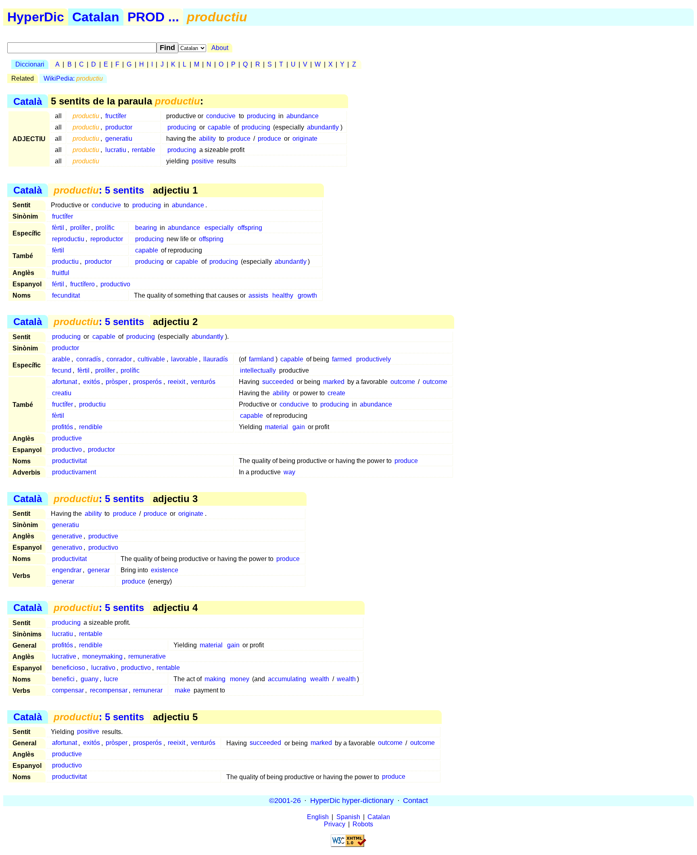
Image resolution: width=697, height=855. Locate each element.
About (219, 47)
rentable (143, 149)
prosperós (147, 381)
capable (219, 127)
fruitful (60, 272)
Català (27, 101)
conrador (119, 359)
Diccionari (29, 64)
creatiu (61, 393)
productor (118, 127)
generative (67, 536)
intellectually (258, 370)
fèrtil (58, 227)
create (336, 393)
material (276, 426)
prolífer (80, 227)
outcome (402, 381)
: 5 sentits (99, 190)
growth (307, 295)
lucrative (64, 656)
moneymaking (102, 656)
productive (67, 438)
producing (261, 116)
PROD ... (153, 17)
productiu (65, 261)
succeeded (278, 381)
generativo (67, 547)
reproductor (106, 239)
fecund (61, 370)
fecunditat (66, 295)
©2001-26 (285, 801)
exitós (91, 381)
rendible (90, 426)
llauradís (215, 359)
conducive (221, 116)
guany (89, 679)
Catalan (95, 17)
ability (207, 138)
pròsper (116, 381)
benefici (63, 679)
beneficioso (68, 667)
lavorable (184, 359)
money (239, 679)
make (182, 690)
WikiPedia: (73, 78)
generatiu (118, 138)
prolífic (105, 227)
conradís (88, 359)
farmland (261, 359)
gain (298, 426)
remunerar (148, 690)
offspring (250, 227)
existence (164, 570)
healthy (282, 295)
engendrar (66, 570)
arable (61, 359)
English (318, 816)
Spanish (348, 816)
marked (333, 381)
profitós (62, 426)
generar (99, 570)
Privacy (334, 824)
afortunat (64, 381)
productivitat (69, 460)
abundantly (323, 127)
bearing (146, 227)
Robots (363, 824)
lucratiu (115, 149)
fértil (58, 284)
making (215, 679)
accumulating (287, 679)
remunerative (147, 656)
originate (304, 138)
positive (203, 161)
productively (373, 359)
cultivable (151, 359)
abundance (302, 116)
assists (258, 295)
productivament (74, 472)
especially (219, 227)
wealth (319, 679)
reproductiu (68, 239)
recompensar (108, 690)
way (289, 472)
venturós (203, 381)
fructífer (115, 116)
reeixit (176, 381)
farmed (342, 359)
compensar (68, 690)
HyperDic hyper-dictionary (352, 801)
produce (238, 138)
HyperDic (35, 17)
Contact (415, 801)
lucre (111, 679)
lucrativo (103, 667)
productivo (115, 284)
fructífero (82, 284)
